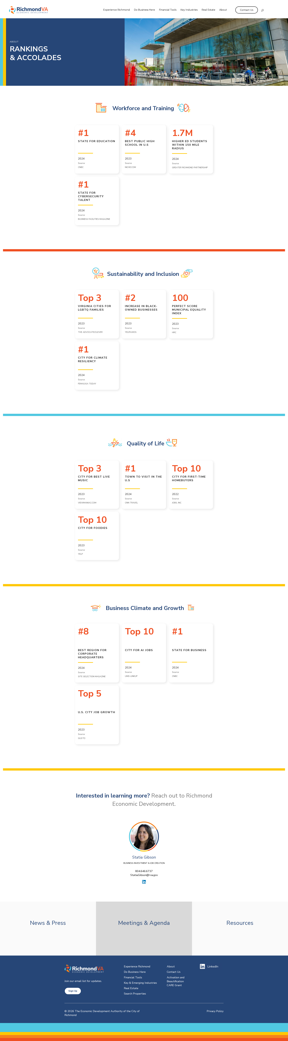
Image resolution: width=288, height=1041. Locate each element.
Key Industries (189, 9)
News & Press (48, 923)
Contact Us (173, 972)
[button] (262, 10)
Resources (239, 923)
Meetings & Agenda (144, 923)
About (223, 9)
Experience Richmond (116, 9)
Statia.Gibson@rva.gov (144, 875)
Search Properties (135, 993)
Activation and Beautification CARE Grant (175, 981)
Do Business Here (144, 9)
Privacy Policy (215, 1011)
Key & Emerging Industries (140, 983)
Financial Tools (167, 9)
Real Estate (208, 9)
